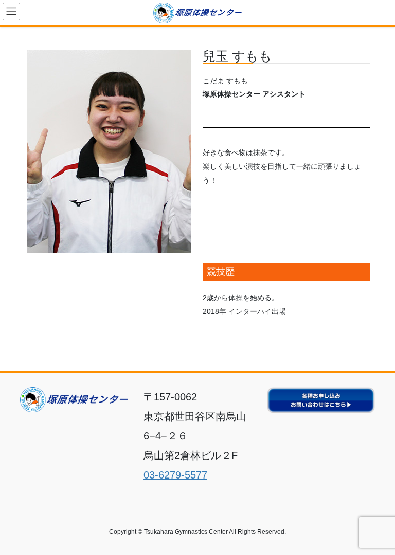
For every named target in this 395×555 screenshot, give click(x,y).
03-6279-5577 (175, 475)
